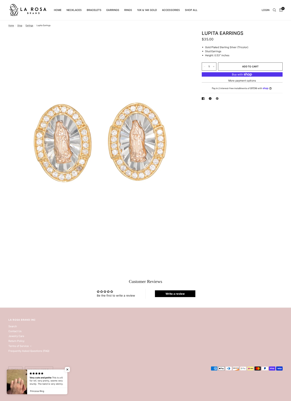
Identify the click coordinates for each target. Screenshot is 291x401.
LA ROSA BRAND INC (22, 320)
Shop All (191, 10)
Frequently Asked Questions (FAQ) (28, 350)
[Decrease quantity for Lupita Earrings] (204, 66)
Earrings (112, 10)
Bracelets (94, 10)
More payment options (242, 80)
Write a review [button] (175, 293)
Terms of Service (18, 346)
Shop (19, 25)
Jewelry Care (16, 336)
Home (57, 10)
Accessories (171, 10)
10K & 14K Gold (147, 10)
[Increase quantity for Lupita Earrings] (213, 66)
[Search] (274, 10)
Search (12, 326)
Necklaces (74, 10)
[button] (67, 369)
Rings (128, 10)
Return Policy (16, 341)
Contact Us (15, 331)
